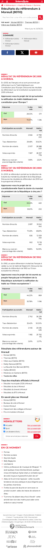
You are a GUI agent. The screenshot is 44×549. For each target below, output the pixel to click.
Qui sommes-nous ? (9, 515)
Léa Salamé (8, 464)
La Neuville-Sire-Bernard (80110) (16, 367)
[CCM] (32, 532)
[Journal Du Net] (11, 536)
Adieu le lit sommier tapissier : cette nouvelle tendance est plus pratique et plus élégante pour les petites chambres (23, 482)
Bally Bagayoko (10, 461)
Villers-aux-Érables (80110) (11, 25)
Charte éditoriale (28, 515)
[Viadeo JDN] (32, 541)
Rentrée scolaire (10, 455)
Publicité (38, 515)
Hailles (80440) (9, 370)
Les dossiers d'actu (12, 432)
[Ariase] (11, 546)
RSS (26, 517)
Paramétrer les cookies (26, 520)
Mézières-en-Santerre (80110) (15, 373)
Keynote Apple (10, 458)
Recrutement (33, 517)
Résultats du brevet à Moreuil (15, 389)
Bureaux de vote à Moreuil (14, 403)
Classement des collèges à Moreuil (17, 409)
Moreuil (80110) (9, 400)
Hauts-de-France (25, 5)
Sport (7, 428)
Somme (37, 5)
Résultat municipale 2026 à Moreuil (18, 384)
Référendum (11, 5)
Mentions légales (7, 522)
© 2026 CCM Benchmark (33, 522)
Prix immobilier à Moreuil (14, 412)
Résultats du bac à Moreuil (14, 386)
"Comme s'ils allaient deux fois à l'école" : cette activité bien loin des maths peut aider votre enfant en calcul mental (22, 500)
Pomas (7, 452)
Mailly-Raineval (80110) (12, 364)
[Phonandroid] (32, 546)
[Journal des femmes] (11, 532)
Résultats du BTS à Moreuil (14, 392)
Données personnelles (10, 520)
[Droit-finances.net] (32, 536)
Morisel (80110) (17, 22)
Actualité (8, 425)
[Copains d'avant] (11, 541)
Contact (9, 517)
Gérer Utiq (37, 520)
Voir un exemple (34, 425)
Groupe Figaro (19, 522)
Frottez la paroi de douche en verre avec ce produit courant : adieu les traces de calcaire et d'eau (22, 491)
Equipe (20, 515)
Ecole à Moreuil (10, 406)
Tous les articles (18, 517)
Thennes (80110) (31, 22)
